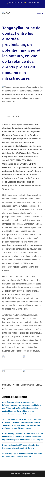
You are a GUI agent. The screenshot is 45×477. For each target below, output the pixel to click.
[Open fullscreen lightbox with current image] (12, 361)
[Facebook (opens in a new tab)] (23, 6)
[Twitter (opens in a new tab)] (20, 6)
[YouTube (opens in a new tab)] (25, 6)
